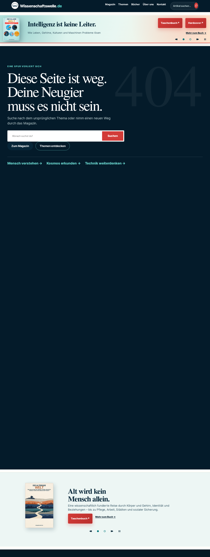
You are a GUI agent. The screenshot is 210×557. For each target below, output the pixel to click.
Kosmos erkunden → (64, 163)
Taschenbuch (170, 22)
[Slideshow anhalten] (205, 39)
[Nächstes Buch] (197, 39)
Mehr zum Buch (196, 32)
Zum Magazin (20, 146)
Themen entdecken (52, 146)
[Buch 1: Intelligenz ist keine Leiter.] (183, 39)
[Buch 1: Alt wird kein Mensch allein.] (98, 531)
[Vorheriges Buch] (176, 39)
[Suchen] (196, 5)
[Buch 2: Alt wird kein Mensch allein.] (190, 39)
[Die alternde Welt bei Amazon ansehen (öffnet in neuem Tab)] (41, 505)
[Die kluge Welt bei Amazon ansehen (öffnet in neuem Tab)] (13, 29)
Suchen (113, 135)
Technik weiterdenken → (105, 163)
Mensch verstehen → (24, 163)
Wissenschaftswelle (41, 6)
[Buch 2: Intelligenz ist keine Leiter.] (104, 531)
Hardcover (195, 22)
